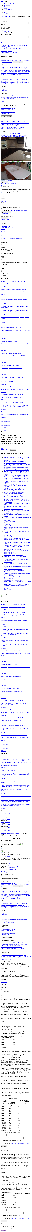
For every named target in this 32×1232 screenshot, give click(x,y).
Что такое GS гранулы (11, 68)
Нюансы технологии (12, 136)
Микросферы (7, 535)
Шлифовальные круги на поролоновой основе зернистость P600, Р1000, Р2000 (16, 548)
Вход (2, 446)
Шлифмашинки (8, 562)
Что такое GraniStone (6, 67)
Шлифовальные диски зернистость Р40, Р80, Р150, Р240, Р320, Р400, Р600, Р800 (17, 540)
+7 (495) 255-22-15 (5, 827)
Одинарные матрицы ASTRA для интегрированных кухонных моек (17, 566)
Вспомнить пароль (6, 200)
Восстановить (4, 218)
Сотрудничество (27, 135)
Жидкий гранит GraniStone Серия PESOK (15, 461)
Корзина (3, 1)
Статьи (5, 8)
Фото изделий (22, 133)
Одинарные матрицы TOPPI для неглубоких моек (17, 584)
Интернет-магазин (5, 89)
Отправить (3, 1146)
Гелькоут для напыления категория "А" (14, 493)
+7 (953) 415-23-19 (5, 830)
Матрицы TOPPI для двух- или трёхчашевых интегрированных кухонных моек (15, 579)
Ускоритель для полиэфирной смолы (13, 509)
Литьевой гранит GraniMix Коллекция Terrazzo (16, 477)
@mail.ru (5, 31)
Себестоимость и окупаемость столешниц (18, 73)
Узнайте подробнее (18, 62)
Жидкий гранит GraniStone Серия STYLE (15, 463)
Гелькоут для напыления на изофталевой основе (16, 497)
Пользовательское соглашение (15, 97)
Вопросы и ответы (5, 74)
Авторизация (4, 213)
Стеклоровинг (7, 524)
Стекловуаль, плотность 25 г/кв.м (17, 518)
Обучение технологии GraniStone (9, 79)
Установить (4, 1230)
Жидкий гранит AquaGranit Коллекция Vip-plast (16, 470)
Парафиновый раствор (14, 511)
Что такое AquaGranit (17, 67)
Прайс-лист (4, 136)
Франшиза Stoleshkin (16, 74)
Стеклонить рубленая (9, 521)
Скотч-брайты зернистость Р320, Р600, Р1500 (16, 550)
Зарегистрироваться (6, 212)
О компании (7, 11)
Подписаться (4, 182)
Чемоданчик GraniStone (10, 490)
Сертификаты (20, 83)
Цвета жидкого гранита (17, 71)
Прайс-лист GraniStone (10, 4)
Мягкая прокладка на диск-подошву (13, 555)
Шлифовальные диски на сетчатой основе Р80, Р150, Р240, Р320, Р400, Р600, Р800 (16, 546)
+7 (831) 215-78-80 (5, 824)
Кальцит (6, 532)
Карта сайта (4, 982)
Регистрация (4, 201)
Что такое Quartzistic (16, 70)
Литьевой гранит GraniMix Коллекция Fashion (16, 475)
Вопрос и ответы (8, 9)
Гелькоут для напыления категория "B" (14, 495)
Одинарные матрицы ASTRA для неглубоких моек (17, 571)
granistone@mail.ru (6, 833)
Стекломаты (7, 520)
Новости (6, 6)
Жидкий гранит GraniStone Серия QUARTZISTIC (17, 464)
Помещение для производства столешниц (14, 80)
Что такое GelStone (23, 68)
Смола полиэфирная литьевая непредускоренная (17, 503)
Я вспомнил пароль (6, 219)
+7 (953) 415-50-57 (5, 30)
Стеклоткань (7, 523)
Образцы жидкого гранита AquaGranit (14, 488)
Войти (2, 198)
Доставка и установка (6, 135)
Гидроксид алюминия (9, 534)
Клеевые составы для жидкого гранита (14, 530)
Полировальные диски (10, 553)
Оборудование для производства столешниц (12, 81)
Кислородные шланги (9, 560)
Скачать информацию (11, 83)
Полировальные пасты (10, 552)
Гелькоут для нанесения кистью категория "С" (16, 496)
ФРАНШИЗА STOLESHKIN (8, 183)
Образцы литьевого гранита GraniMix (14, 489)
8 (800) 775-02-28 (5, 16)
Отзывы (6, 12)
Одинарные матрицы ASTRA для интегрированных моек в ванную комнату (15, 569)
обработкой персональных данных (18, 210)
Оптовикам (7, 5)
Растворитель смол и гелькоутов (12, 513)
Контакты (6, 13)
